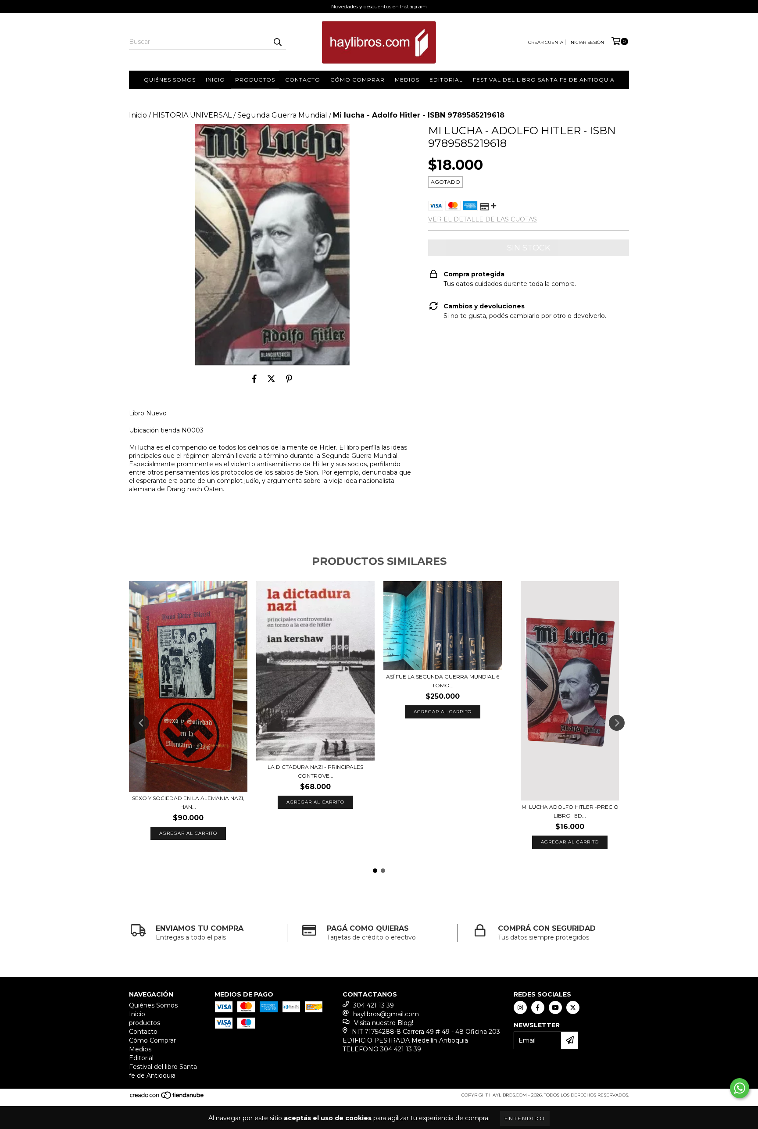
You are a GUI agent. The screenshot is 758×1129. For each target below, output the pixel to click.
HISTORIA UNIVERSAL (192, 115)
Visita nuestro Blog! (383, 1023)
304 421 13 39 (373, 1005)
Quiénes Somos (170, 79)
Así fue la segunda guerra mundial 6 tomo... (442, 681)
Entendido (524, 1118)
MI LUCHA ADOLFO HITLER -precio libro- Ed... (570, 811)
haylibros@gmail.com (386, 1014)
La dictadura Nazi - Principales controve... (315, 771)
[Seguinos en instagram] (520, 1007)
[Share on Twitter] (271, 378)
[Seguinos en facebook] (537, 1007)
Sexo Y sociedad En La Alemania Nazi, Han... (188, 802)
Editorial (446, 79)
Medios (407, 79)
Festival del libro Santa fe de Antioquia (544, 79)
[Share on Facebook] (254, 378)
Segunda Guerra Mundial (282, 115)
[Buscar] (277, 42)
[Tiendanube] (167, 1098)
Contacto (302, 79)
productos (255, 79)
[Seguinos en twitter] (572, 1007)
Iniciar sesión (586, 42)
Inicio (215, 79)
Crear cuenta (545, 42)
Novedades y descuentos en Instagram (379, 6)
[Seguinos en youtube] (555, 1007)
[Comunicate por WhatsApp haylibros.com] (739, 1088)
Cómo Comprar (357, 79)
